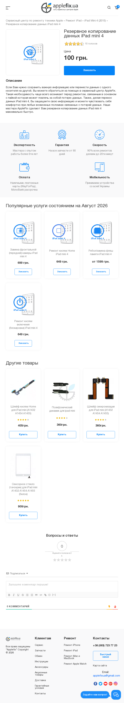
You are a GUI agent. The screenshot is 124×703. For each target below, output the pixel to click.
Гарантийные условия (42, 687)
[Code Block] (41, 595)
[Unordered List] (32, 595)
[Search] (109, 7)
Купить (23, 435)
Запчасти (40, 651)
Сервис (39, 645)
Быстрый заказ (105, 656)
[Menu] (8, 7)
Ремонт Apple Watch (75, 664)
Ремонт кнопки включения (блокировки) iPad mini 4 (23, 324)
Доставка (40, 680)
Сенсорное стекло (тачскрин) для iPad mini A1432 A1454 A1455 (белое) (23, 489)
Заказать (89, 70)
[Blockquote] (36, 595)
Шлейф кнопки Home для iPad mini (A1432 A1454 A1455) (23, 410)
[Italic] (13, 595)
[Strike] (23, 595)
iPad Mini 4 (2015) (95, 21)
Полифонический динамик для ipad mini (62, 409)
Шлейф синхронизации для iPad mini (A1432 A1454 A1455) (101, 410)
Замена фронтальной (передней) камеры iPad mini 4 (23, 253)
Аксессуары (41, 667)
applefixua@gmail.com (105, 676)
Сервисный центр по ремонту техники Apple (34, 21)
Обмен (38, 656)
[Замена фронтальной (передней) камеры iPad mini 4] (23, 231)
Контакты (40, 694)
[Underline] (18, 595)
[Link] (45, 595)
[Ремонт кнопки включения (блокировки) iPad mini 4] (23, 302)
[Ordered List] (27, 595)
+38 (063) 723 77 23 (105, 645)
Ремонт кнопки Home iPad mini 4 (62, 252)
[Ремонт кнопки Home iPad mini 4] (62, 231)
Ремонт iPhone (72, 645)
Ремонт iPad (74, 21)
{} (49, 595)
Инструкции (41, 662)
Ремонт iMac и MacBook (72, 657)
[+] (54, 595)
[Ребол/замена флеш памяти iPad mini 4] (101, 231)
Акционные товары (41, 674)
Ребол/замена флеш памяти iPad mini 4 (100, 252)
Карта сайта (100, 666)
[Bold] (9, 595)
